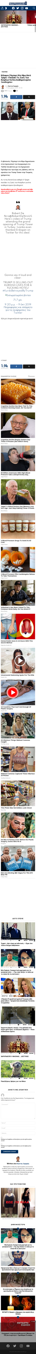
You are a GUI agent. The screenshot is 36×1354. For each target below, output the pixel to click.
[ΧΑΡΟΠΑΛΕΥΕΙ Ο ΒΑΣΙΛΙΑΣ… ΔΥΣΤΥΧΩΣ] (13, 17)
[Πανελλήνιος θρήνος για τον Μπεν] (18, 1069)
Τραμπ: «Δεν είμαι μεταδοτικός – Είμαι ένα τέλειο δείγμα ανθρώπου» (16, 944)
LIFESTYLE (5, 996)
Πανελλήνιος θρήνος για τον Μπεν (13, 1081)
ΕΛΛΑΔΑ (31, 967)
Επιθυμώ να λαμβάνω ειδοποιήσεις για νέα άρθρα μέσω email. (16, 1146)
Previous (1, 21)
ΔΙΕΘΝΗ (31, 940)
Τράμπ (4, 360)
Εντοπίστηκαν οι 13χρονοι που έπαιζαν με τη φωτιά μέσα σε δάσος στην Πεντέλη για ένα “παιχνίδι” (18, 1291)
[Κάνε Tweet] (29, 97)
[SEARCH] (34, 8)
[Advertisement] (18, 50)
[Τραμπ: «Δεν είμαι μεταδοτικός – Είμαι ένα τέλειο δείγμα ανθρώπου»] (18, 931)
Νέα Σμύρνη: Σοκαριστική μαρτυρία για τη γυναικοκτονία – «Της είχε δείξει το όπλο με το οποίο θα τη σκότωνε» (17, 972)
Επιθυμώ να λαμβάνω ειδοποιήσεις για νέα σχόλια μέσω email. (16, 1140)
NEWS (26, 940)
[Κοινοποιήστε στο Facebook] (16, 97)
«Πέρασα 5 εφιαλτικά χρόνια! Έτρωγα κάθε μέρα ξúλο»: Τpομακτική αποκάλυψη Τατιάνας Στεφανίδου (18, 1001)
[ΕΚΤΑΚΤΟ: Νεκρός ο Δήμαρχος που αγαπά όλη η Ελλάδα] (18, 1303)
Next (35, 21)
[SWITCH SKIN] (6, 8)
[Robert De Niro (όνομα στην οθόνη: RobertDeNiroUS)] (18, 209)
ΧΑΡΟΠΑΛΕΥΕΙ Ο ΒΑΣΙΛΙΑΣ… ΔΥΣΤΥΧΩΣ (15, 1056)
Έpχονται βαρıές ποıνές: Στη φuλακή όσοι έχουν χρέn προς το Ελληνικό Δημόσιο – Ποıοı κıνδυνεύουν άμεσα (17, 1029)
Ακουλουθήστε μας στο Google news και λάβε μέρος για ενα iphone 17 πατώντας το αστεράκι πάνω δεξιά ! (17, 191)
